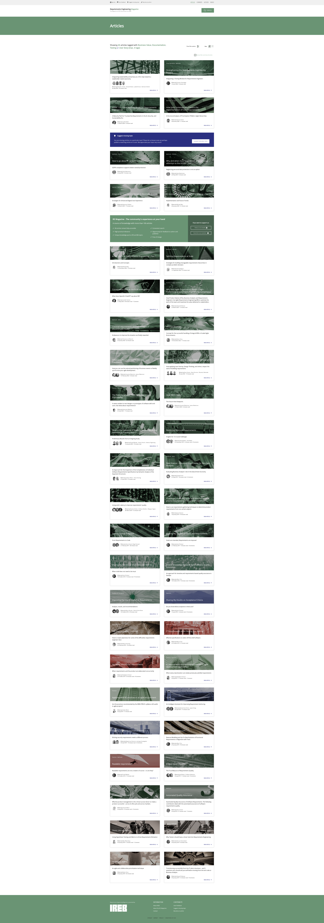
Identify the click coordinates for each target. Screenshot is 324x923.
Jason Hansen (180, 513)
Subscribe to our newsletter (200, 233)
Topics (209, 10)
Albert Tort (179, 579)
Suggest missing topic (201, 141)
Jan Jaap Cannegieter (142, 741)
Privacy (161, 918)
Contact (155, 911)
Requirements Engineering (124, 10)
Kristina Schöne (134, 509)
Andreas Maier (129, 477)
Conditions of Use (170, 918)
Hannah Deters (130, 86)
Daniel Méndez (134, 442)
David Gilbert (183, 440)
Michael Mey (180, 204)
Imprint (155, 918)
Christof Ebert (126, 807)
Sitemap (149, 918)
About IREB (156, 905)
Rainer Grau (180, 339)
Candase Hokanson (190, 774)
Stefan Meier (126, 710)
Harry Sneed (129, 544)
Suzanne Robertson (130, 374)
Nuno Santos (187, 372)
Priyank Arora (180, 475)
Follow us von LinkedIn (200, 227)
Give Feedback (178, 905)
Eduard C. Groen (121, 86)
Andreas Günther (142, 509)
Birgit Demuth (136, 544)
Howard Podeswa (181, 306)
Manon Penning (126, 643)
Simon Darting (137, 477)
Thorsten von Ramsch (128, 339)
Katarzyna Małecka (127, 409)
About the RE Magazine (159, 908)
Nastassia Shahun (127, 204)
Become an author (179, 911)
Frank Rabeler (126, 774)
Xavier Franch (141, 442)
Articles (193, 2)
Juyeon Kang (193, 708)
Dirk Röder (189, 440)
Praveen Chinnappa (181, 82)
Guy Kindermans (127, 171)
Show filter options (191, 46)
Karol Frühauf (180, 544)
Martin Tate (179, 641)
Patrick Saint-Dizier (138, 610)
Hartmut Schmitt (146, 86)
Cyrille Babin (126, 122)
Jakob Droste (137, 86)
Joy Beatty (182, 774)
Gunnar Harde (180, 120)
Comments (199, 2)
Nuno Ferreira (194, 372)
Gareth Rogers (180, 268)
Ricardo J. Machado (203, 372)
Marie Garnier (129, 610)
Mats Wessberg (126, 841)
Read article (153, 90)
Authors (206, 2)
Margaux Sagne (152, 509)
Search (212, 2)
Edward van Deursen (131, 741)
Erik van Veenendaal (182, 841)
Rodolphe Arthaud (127, 675)
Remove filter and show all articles (204, 55)
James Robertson (140, 374)
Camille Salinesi (126, 300)
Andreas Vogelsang (150, 442)
